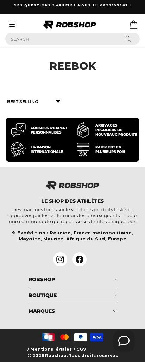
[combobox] (72, 39)
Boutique (43, 295)
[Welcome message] (123, 340)
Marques (42, 311)
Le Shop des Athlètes (72, 201)
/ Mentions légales (49, 349)
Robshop (42, 279)
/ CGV (80, 349)
